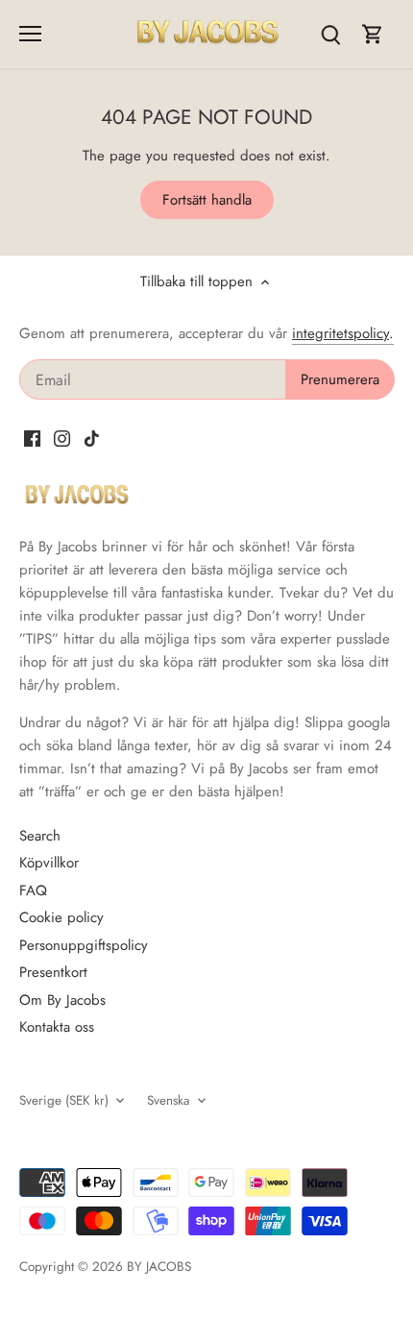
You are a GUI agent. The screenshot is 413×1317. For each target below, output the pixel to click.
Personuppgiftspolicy (83, 945)
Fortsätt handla (207, 199)
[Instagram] (62, 437)
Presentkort (53, 972)
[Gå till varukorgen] (372, 34)
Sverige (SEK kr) (64, 1101)
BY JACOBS (159, 1266)
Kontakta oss (56, 1026)
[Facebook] (32, 437)
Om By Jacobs (62, 1000)
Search (40, 835)
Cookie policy (61, 917)
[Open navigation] (30, 33)
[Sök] (330, 34)
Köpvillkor (49, 862)
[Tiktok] (92, 437)
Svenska (168, 1101)
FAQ (33, 890)
